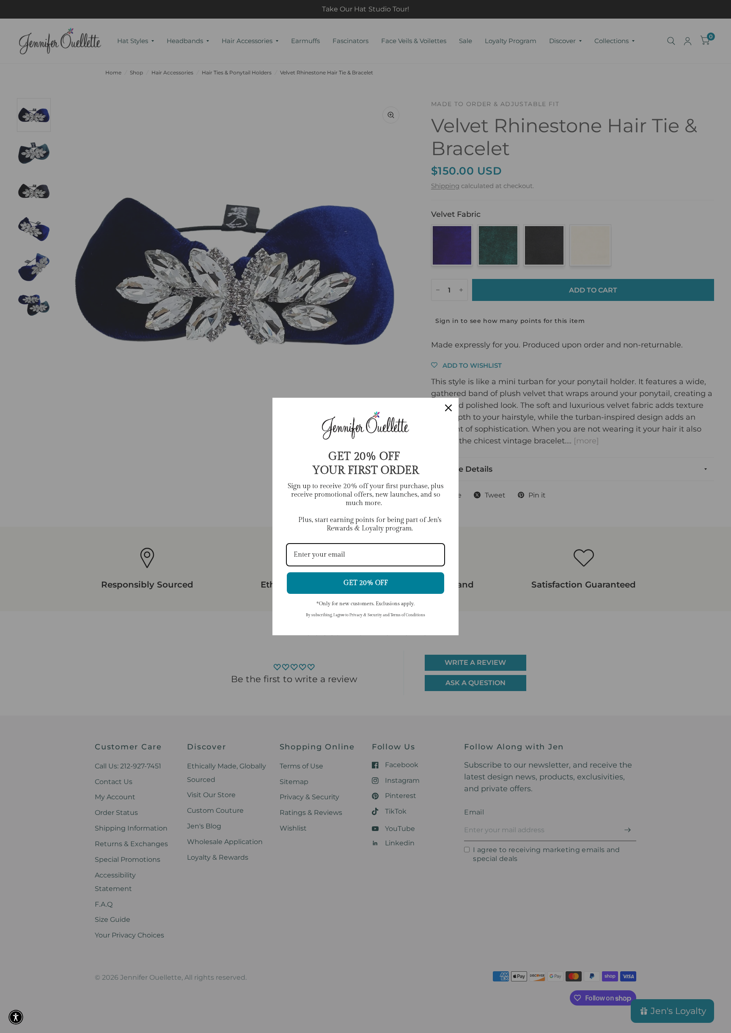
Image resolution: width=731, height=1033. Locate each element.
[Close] (448, 408)
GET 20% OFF (366, 583)
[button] (15, 1017)
